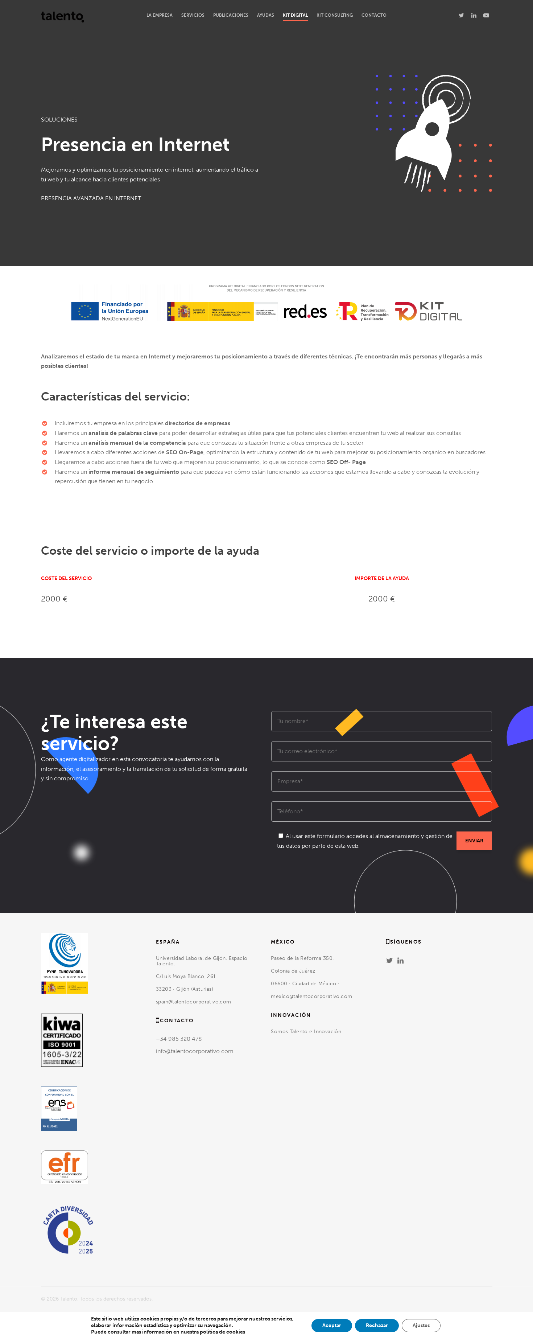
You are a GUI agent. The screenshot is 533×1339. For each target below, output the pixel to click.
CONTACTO (374, 15)
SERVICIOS (192, 15)
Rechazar (377, 1325)
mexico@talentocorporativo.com (311, 996)
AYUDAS (265, 15)
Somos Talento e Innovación (307, 1031)
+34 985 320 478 (179, 1038)
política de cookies (222, 1332)
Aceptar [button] (331, 1325)
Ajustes (421, 1325)
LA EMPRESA (159, 15)
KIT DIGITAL (295, 15)
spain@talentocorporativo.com (193, 1002)
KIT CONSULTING (335, 15)
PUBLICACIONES (230, 15)
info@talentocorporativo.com (195, 1051)
